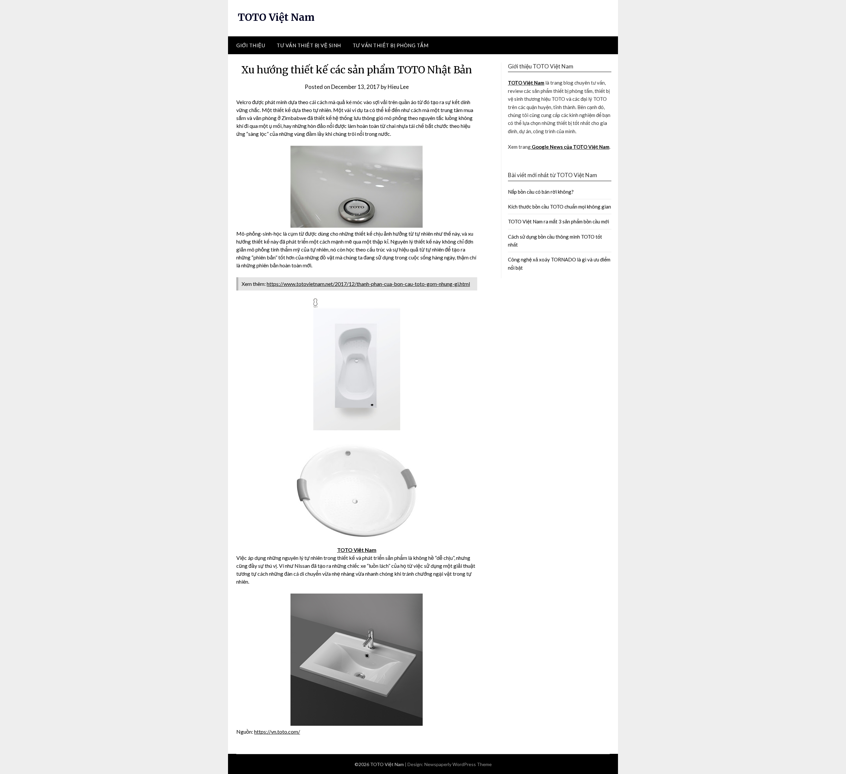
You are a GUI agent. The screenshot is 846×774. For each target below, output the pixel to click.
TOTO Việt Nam (276, 17)
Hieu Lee (398, 86)
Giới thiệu (250, 45)
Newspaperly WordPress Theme (458, 764)
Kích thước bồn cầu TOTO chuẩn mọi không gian (559, 207)
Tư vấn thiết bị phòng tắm (391, 45)
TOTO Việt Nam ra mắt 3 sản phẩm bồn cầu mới (558, 221)
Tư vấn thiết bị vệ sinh (309, 45)
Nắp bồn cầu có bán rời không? (541, 192)
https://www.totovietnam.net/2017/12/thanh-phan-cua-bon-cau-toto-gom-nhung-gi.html (368, 284)
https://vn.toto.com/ (277, 731)
